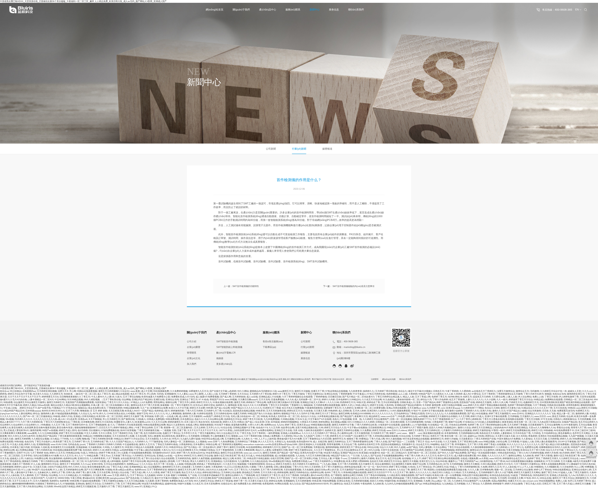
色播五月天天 (514, 481)
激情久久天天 (498, 410)
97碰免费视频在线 (110, 430)
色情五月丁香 (436, 436)
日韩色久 (557, 419)
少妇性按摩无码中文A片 (244, 430)
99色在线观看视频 (264, 455)
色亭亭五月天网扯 (581, 433)
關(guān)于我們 (241, 9)
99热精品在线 (72, 453)
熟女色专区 (204, 422)
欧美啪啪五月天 (404, 481)
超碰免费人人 (407, 424)
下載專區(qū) (269, 347)
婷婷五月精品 (111, 450)
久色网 (484, 467)
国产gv (418, 483)
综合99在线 (441, 461)
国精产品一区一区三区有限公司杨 (301, 458)
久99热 (105, 447)
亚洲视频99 (170, 394)
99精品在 (87, 436)
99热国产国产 (425, 394)
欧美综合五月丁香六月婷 (533, 450)
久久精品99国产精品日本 (12, 410)
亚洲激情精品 (135, 467)
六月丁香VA (499, 461)
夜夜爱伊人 (181, 436)
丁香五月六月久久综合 (118, 402)
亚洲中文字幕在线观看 (433, 410)
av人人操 (402, 394)
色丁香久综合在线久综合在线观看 (157, 458)
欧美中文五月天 (445, 455)
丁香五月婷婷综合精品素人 (388, 396)
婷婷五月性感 (378, 430)
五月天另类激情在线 (276, 410)
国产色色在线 (132, 478)
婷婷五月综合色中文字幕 (20, 394)
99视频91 (87, 475)
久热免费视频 (227, 441)
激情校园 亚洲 (235, 405)
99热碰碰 (548, 430)
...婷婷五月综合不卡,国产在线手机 (34, 408)
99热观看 (7, 402)
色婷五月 (467, 396)
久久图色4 (438, 394)
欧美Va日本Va (198, 453)
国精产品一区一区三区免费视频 (297, 447)
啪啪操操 (308, 405)
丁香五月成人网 (137, 472)
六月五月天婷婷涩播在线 (318, 455)
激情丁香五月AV (549, 472)
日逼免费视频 (277, 399)
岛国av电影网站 (499, 481)
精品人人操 (408, 396)
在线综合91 (226, 483)
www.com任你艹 (389, 416)
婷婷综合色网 (275, 481)
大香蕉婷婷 (216, 467)
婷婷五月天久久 (204, 402)
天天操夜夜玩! (466, 439)
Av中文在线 (436, 441)
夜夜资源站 (507, 422)
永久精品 (54, 439)
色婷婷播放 (391, 394)
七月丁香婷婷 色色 (39, 453)
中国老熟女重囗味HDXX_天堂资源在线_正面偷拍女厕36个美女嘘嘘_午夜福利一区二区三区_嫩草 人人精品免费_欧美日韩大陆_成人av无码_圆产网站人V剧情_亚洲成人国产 (83, 388)
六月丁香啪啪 (539, 405)
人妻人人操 (511, 396)
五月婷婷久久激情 (201, 467)
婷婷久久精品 (29, 405)
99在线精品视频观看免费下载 (67, 450)
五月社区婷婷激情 (390, 402)
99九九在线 (374, 450)
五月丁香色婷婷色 (12, 461)
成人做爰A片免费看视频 (207, 396)
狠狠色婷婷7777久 (422, 419)
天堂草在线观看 (587, 396)
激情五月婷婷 (269, 453)
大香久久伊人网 (500, 402)
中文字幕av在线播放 (357, 427)
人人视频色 (201, 441)
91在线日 (227, 410)
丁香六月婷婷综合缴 (48, 461)
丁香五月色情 (551, 396)
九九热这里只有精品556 (549, 422)
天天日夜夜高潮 (116, 410)
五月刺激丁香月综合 (121, 455)
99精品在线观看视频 (87, 391)
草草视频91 (460, 444)
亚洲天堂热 (97, 464)
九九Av (280, 424)
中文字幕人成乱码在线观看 (147, 450)
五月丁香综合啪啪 (131, 396)
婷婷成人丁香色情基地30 (209, 464)
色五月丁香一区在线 (163, 464)
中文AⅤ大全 (301, 419)
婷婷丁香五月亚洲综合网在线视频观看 (440, 458)
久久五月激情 (449, 441)
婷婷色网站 (323, 422)
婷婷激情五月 (582, 478)
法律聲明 (374, 379)
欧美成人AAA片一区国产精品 (139, 410)
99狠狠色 (538, 467)
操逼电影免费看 (239, 424)
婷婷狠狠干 (498, 483)
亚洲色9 (542, 436)
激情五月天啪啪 (302, 391)
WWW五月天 (190, 455)
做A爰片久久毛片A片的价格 (13, 399)
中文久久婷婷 (90, 433)
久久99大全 (165, 439)
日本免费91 (198, 444)
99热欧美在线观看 (556, 405)
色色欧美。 (69, 394)
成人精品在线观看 (120, 394)
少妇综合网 (501, 441)
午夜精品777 (58, 408)
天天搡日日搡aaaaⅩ (248, 399)
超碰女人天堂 (574, 391)
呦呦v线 (86, 439)
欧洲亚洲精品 (520, 427)
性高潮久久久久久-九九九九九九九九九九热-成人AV (40, 419)
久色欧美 (45, 447)
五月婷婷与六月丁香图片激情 (413, 427)
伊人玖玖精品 (471, 478)
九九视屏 (149, 481)
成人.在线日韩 (320, 441)
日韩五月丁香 (548, 483)
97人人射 (57, 469)
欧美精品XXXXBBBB (360, 413)
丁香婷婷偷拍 (320, 396)
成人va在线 (252, 396)
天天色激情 (307, 469)
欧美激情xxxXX (142, 422)
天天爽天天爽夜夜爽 (244, 450)
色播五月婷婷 (239, 413)
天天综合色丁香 (348, 444)
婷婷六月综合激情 (513, 483)
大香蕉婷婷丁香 (439, 422)
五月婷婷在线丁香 (99, 441)
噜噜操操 (84, 410)
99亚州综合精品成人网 (212, 439)
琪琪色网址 (158, 402)
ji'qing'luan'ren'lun (8, 413)
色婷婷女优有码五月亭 (369, 444)
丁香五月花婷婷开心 (322, 461)
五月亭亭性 (26, 455)
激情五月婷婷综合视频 (348, 430)
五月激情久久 (526, 416)
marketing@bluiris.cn (354, 347)
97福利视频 (421, 424)
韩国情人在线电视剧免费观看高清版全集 (447, 469)
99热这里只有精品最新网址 (475, 475)
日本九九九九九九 (434, 413)
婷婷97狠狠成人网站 (123, 427)
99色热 (493, 478)
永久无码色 (521, 436)
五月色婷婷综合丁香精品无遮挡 (409, 413)
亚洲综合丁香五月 (188, 399)
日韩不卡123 (23, 453)
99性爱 (209, 408)
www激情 (31, 433)
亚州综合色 (149, 455)
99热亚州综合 (176, 447)
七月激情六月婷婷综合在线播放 (456, 430)
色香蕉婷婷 (267, 483)
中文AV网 (184, 478)
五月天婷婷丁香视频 (517, 424)
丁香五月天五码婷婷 (278, 405)
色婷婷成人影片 (162, 410)
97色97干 (416, 410)
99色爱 (401, 416)
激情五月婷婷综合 (336, 441)
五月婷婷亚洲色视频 (47, 391)
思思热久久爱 (431, 450)
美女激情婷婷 (55, 458)
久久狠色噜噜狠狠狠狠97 (482, 447)
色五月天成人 (247, 455)
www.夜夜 (135, 391)
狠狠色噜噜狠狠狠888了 (86, 427)
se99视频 (422, 416)
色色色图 (291, 441)
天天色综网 (140, 436)
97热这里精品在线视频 (336, 391)
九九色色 (300, 455)
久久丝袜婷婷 (566, 467)
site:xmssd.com (530, 481)
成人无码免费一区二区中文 (307, 399)
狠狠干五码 (142, 413)
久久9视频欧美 (551, 467)
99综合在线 (372, 447)
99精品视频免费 (131, 408)
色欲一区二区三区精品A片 (393, 453)
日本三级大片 (190, 422)
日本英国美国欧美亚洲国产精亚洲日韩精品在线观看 (565, 402)
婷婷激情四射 (177, 410)
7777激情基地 (156, 441)
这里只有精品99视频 (452, 405)
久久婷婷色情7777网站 (472, 408)
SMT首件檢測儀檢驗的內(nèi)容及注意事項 (353, 286)
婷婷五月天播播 (583, 483)
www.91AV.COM (59, 444)
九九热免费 (484, 481)
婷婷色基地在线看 (353, 467)
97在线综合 (468, 422)
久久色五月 (197, 483)
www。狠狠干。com (412, 433)
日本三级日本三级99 (585, 430)
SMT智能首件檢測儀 (227, 341)
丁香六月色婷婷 (440, 399)
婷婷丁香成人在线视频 (495, 444)
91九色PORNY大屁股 (95, 461)
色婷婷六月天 (161, 447)
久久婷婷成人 (502, 447)
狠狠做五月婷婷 (29, 461)
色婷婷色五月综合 (233, 419)
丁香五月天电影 (532, 419)
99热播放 (45, 424)
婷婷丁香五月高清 (579, 453)
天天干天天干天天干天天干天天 (202, 430)
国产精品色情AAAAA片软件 (315, 483)
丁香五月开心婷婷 (186, 402)
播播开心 (452, 461)
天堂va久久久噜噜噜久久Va (542, 427)
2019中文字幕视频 (567, 441)
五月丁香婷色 (41, 475)
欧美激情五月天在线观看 (63, 447)
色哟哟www (269, 424)
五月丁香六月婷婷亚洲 (271, 469)
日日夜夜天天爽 (515, 478)
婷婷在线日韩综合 (211, 472)
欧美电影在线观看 (514, 419)
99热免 (264, 416)
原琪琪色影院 (572, 405)
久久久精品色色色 (258, 461)
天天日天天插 (540, 439)
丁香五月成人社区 (532, 483)
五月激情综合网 (232, 439)
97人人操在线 (509, 467)
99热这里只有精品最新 (258, 458)
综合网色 (53, 475)
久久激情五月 (117, 447)
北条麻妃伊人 (43, 472)
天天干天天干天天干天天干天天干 (24, 396)
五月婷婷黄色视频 (360, 481)
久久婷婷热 (286, 436)
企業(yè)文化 (193, 358)
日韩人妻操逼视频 (282, 467)
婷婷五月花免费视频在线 (518, 430)
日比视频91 (94, 430)
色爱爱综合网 (531, 447)
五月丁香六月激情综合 (332, 467)
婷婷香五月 (335, 436)
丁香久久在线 (380, 441)
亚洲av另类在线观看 (396, 408)
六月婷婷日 (137, 455)
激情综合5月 (476, 450)
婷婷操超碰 (398, 478)
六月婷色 (536, 433)
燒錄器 (219, 358)
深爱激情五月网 (279, 450)
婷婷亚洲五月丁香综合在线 (353, 447)
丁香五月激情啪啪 (447, 478)
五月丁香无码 (283, 478)
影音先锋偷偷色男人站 (98, 467)
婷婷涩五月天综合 (392, 461)
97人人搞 (35, 464)
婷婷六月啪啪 (451, 439)
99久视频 (481, 455)
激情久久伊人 (347, 405)
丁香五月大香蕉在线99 (493, 419)
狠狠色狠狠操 (206, 424)
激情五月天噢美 (471, 464)
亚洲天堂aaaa (453, 408)
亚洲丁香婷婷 (161, 481)
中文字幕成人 (359, 394)
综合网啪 (126, 399)
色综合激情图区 (382, 464)
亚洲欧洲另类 (102, 478)
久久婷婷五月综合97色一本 (553, 391)
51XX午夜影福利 (569, 424)
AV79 (95, 413)
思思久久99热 (376, 481)
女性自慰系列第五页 (130, 458)
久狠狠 (252, 467)
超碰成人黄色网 (167, 461)
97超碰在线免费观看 (90, 481)
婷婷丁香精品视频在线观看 (493, 405)
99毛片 (175, 439)
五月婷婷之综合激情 (523, 469)
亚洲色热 (80, 483)
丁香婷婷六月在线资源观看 (129, 424)
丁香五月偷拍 (297, 394)
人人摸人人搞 (210, 394)
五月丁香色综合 (424, 467)
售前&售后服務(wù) (273, 341)
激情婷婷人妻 (47, 413)
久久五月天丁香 (400, 472)
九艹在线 (192, 475)
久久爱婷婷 (465, 391)
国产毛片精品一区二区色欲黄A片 (358, 396)
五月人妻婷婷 (26, 475)
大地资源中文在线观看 (389, 424)
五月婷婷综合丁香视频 (246, 441)
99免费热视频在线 (581, 439)
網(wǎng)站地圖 (389, 379)
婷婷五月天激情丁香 (133, 416)
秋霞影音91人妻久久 (124, 422)
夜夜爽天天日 (361, 416)
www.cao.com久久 (252, 453)
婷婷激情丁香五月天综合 (521, 399)
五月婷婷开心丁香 (110, 483)
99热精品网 (190, 464)
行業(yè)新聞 (299, 148)
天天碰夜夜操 (94, 447)
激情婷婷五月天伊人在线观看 (176, 467)
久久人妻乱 (182, 394)
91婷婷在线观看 (204, 413)
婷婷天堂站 (209, 405)
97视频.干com (340, 458)
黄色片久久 (252, 478)
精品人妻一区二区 (565, 413)
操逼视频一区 (166, 405)
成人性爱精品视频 (24, 450)
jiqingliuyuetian (117, 478)
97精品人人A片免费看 (141, 402)
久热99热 (388, 405)
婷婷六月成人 (477, 416)
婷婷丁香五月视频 (397, 467)
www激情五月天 (285, 391)
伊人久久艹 (79, 455)
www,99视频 (231, 399)
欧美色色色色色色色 (499, 475)
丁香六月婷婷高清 (43, 450)
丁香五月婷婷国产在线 (485, 439)
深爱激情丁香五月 (332, 408)
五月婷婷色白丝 (434, 464)
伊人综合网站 (524, 396)
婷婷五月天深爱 (197, 408)
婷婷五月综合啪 (205, 455)
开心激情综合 (336, 483)
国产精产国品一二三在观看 (401, 441)
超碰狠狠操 (216, 458)
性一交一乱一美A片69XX (376, 467)
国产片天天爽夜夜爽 (94, 469)
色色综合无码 (559, 394)
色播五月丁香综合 (171, 433)
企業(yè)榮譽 (193, 347)
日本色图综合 (186, 419)
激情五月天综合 (93, 483)
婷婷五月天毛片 (505, 464)
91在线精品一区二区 (438, 424)
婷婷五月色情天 (283, 464)
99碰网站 (434, 444)
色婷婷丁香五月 (439, 396)
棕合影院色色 (168, 436)
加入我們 (191, 364)
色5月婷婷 (83, 430)
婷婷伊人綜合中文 (23, 467)
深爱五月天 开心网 (67, 391)
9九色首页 (72, 419)
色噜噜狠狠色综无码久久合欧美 (554, 447)
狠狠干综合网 (455, 422)
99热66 (571, 408)
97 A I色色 (204, 399)
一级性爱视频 (272, 433)
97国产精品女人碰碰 (517, 410)
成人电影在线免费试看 (465, 455)
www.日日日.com (542, 416)
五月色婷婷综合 (549, 433)
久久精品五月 (146, 478)
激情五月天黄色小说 (510, 408)
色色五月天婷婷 (351, 483)
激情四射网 (35, 430)
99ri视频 (10, 419)
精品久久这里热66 (175, 424)
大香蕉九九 (280, 441)
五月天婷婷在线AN (223, 413)
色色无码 (29, 441)
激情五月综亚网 (237, 447)
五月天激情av (413, 408)
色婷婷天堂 (330, 430)
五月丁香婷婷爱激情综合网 (359, 441)
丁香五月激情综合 (314, 394)
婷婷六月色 (66, 416)
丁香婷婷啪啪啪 (446, 450)
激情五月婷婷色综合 (299, 472)
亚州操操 (275, 422)
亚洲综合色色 (330, 394)
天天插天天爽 (99, 475)
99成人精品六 (362, 405)
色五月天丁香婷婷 (290, 475)
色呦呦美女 (539, 461)
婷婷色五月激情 (483, 402)
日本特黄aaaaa (33, 410)
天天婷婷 (48, 486)
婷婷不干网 (104, 453)
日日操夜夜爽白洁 (377, 427)
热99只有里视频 (128, 430)
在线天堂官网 (276, 458)
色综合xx (4, 391)
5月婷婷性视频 (536, 453)
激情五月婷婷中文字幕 (343, 424)
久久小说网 (489, 399)
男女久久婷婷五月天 (200, 461)
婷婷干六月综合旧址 (134, 439)
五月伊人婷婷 (359, 410)
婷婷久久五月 (229, 422)
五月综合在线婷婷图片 (115, 464)
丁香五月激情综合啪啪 (112, 481)
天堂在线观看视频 (292, 469)
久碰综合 (28, 458)
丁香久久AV (522, 453)
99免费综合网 (41, 458)
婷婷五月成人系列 (67, 430)
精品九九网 (228, 458)
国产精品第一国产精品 (288, 453)
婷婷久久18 (565, 439)
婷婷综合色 (411, 416)
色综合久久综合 (308, 416)
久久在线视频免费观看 (455, 413)
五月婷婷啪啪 (456, 464)
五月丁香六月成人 (565, 483)
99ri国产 (36, 469)
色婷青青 (64, 481)
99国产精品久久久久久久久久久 (246, 408)
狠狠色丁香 (352, 439)
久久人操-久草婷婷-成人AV (457, 394)
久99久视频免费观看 (400, 410)
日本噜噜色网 (87, 422)
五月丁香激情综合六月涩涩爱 (317, 439)
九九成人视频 (329, 464)
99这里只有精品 (331, 453)
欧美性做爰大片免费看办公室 (156, 396)
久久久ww (85, 464)
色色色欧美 (216, 422)
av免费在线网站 (265, 430)
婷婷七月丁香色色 (542, 469)
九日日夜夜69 (230, 461)
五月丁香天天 (240, 469)
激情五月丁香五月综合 (563, 478)
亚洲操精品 (216, 461)
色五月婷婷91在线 (152, 433)
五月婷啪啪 (513, 416)
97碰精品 (483, 478)
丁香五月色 (245, 433)
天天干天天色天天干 (22, 481)
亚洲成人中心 (149, 486)
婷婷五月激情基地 (481, 430)
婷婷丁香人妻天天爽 (86, 472)
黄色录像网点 (564, 433)
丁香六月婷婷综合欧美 (366, 424)
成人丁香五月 (103, 394)
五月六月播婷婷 (40, 481)
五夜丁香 (181, 430)
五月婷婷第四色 (183, 458)
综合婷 (569, 416)
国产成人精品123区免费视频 (555, 444)
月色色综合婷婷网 (457, 424)
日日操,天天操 (549, 410)
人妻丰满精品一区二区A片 (40, 399)
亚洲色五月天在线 (283, 430)
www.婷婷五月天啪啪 (586, 408)
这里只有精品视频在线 (306, 427)
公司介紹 (191, 341)
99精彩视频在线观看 (321, 424)
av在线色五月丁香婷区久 (484, 391)
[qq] (346, 366)
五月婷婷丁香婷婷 (227, 394)
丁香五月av (104, 455)
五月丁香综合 (136, 475)
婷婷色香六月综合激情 (381, 478)
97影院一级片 (498, 430)
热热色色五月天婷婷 (489, 433)
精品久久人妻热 (263, 450)
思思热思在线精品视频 (244, 410)
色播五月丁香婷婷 (21, 464)
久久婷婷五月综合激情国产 (376, 419)
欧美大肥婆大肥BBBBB (357, 461)
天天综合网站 (439, 447)
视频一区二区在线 (503, 469)
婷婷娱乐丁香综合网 (256, 402)
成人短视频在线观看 (284, 455)
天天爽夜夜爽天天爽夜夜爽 (13, 433)
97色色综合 (71, 408)
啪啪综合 (82, 408)
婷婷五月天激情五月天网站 (527, 472)
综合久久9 (248, 405)
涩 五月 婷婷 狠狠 (98, 410)
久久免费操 (365, 430)
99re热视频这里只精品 (280, 461)
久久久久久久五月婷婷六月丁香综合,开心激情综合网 (327, 433)
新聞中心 (315, 9)
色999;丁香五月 (332, 472)
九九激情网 (243, 461)
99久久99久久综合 (77, 467)
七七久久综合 (145, 464)
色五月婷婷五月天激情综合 (305, 464)
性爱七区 (159, 416)
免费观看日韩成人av (302, 461)
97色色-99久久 (531, 478)
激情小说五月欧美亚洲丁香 (227, 455)
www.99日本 (495, 458)
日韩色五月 (438, 391)
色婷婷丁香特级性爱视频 (520, 405)
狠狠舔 (548, 394)
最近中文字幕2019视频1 (420, 391)
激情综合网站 (514, 455)
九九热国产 (309, 436)
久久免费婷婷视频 (178, 391)
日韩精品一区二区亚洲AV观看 (389, 422)
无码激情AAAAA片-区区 (163, 453)
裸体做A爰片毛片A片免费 (289, 439)
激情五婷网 (343, 413)
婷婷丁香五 (290, 424)
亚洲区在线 (158, 399)
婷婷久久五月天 (57, 453)
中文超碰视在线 (130, 444)
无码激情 (534, 391)
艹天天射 (355, 455)
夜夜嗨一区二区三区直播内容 (178, 427)
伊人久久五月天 (265, 441)
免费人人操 (537, 396)
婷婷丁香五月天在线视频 (71, 433)
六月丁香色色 (182, 461)
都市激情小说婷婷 (453, 410)
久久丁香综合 (472, 483)
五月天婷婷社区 (432, 430)
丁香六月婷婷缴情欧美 (468, 467)
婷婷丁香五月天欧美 (252, 419)
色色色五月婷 (376, 461)
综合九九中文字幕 (554, 450)
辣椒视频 (241, 464)
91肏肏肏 (308, 410)
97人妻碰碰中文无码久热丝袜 (580, 464)
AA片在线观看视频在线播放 (519, 461)
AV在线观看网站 (254, 447)
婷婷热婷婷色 (462, 450)
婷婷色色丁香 (373, 402)
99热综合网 (211, 444)
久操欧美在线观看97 (314, 430)
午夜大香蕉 (75, 478)
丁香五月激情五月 (183, 405)
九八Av (571, 475)
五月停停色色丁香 (521, 433)
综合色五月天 (422, 444)
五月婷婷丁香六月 (80, 441)
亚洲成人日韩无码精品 (84, 416)
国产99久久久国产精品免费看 (452, 453)
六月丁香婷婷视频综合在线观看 (297, 396)
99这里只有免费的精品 (153, 483)
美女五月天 (380, 458)
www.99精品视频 (486, 441)
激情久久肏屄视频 (200, 458)
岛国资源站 (100, 402)
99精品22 (118, 439)
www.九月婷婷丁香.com (433, 408)
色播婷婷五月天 (531, 402)
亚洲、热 (357, 419)
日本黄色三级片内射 (20, 447)
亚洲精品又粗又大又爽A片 (313, 402)
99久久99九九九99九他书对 (21, 436)
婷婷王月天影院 (415, 430)
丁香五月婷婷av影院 (415, 478)
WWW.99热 (63, 478)
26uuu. (460, 478)
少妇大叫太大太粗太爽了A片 (219, 469)
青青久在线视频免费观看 (553, 464)
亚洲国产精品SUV (349, 453)
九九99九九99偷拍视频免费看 (399, 483)
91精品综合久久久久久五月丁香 (536, 408)
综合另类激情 (534, 410)
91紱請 (514, 475)
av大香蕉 (483, 458)
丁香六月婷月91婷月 (533, 394)
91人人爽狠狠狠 (173, 413)
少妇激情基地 (485, 461)
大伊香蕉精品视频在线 (328, 416)
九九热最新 (149, 475)
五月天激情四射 (362, 433)
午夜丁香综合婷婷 (144, 427)
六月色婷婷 (253, 469)
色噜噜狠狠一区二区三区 (71, 461)
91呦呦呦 (182, 475)
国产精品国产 (346, 416)
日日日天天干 (105, 427)
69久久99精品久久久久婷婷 (360, 422)
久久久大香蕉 (152, 472)
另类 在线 (297, 430)
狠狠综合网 (171, 402)
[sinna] (352, 366)
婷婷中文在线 (376, 405)
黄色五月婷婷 (558, 416)
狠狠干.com (395, 433)
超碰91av (472, 436)
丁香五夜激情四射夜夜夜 (70, 436)
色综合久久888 (492, 408)
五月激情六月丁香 (105, 486)
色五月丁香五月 (138, 394)
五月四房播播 (584, 419)
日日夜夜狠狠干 (535, 424)
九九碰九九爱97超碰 (190, 439)
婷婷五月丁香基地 (224, 481)
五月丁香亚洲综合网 (467, 441)
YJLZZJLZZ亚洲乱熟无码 (235, 467)
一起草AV (177, 455)
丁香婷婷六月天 (471, 410)
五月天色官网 (103, 472)
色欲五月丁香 (447, 444)
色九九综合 (295, 483)
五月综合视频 (585, 424)
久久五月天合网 (158, 422)
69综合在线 (545, 478)
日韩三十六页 (322, 436)
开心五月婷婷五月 (111, 419)
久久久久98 (333, 402)
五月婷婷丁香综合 (420, 436)
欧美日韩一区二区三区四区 (109, 416)
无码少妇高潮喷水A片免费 (46, 455)
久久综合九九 (85, 413)
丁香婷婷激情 (345, 394)
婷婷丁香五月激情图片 (499, 413)
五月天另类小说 (268, 472)
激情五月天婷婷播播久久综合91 (113, 391)
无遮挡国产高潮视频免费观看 (79, 402)
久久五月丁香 (57, 424)
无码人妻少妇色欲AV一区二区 (245, 416)
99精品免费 (92, 455)
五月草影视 (513, 441)
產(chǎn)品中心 (267, 9)
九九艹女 (144, 408)
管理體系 (191, 352)
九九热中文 (51, 478)
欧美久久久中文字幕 (178, 408)
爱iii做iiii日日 (89, 478)
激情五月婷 (239, 402)
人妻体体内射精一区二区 (407, 399)
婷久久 (102, 413)
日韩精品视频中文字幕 (244, 427)
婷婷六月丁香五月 (281, 394)
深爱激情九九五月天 (198, 391)
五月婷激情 (193, 436)
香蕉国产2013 (216, 399)
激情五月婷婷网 (22, 439)
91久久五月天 (66, 455)
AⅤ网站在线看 (281, 483)
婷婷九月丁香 (58, 472)
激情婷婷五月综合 (50, 464)
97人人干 (416, 458)
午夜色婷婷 (431, 478)
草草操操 (149, 416)
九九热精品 (447, 483)
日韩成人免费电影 (155, 419)
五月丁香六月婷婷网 (347, 464)
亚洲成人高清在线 (558, 475)
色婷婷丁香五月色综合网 (134, 461)
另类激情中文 (408, 444)
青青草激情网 (333, 444)
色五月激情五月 (366, 464)
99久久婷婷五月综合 (204, 481)
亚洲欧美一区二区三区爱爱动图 (369, 408)
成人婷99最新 (113, 461)
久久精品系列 (393, 475)
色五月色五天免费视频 (293, 408)
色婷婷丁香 (473, 424)
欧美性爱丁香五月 (62, 441)
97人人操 (25, 469)
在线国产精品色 (569, 422)
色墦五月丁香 (317, 391)
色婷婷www (140, 469)
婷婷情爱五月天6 (50, 396)
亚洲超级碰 (81, 447)
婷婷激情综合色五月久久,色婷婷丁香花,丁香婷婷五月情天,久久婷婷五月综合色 (541, 458)
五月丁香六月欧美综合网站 (30, 486)
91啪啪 (108, 469)
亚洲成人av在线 (164, 455)
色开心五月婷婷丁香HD (579, 481)
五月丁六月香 (72, 410)
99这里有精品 (212, 453)
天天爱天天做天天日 (258, 481)
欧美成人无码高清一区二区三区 (284, 416)
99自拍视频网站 (546, 481)
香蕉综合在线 (563, 427)
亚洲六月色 (485, 410)
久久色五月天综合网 (372, 399)
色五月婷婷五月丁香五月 (268, 475)
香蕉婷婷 (532, 436)
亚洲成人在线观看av (290, 433)
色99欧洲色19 (455, 396)
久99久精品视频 (488, 464)
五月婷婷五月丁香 (379, 433)
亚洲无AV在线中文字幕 (311, 453)
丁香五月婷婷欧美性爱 (102, 439)
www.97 (138, 486)
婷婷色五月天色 (221, 416)
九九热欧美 (528, 455)
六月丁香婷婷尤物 (252, 436)
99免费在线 (339, 461)
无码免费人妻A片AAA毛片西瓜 (315, 475)
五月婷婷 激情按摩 (431, 405)
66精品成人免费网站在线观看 (548, 399)
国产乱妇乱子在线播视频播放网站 (387, 455)
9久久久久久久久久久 (382, 413)
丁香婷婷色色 (525, 475)
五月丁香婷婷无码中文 (77, 424)
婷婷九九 (124, 475)
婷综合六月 (425, 399)
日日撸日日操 (334, 396)
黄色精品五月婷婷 (250, 472)
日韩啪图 (204, 436)
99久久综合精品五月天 (227, 433)
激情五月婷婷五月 (55, 402)
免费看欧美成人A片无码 (182, 396)
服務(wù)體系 (292, 9)
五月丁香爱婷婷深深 (157, 469)
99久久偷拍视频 (393, 439)
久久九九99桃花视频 (48, 433)
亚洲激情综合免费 (159, 408)
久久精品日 (584, 450)
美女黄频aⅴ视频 (338, 422)
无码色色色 (73, 444)
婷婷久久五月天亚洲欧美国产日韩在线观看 (211, 478)
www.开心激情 (196, 394)
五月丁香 (158, 427)
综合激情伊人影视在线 (494, 450)
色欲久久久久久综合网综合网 (209, 419)
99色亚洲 (316, 481)
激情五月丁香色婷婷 (69, 464)
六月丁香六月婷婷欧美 (31, 422)
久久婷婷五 (347, 408)
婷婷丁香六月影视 (543, 455)
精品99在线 (152, 461)
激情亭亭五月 (339, 439)
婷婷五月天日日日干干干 (380, 472)
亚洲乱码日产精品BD (142, 399)
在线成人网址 (192, 424)
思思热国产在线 (467, 402)
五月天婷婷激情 (303, 481)
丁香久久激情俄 (264, 467)
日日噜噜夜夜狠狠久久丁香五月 (74, 396)
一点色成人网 (171, 416)
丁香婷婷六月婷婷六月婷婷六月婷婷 (103, 444)
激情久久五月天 (146, 444)
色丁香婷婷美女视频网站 (230, 444)
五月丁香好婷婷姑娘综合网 (493, 424)
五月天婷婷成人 (469, 472)
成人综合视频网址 (152, 467)
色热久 (335, 419)
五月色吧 (502, 478)
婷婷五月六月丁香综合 (326, 413)
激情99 (276, 413)
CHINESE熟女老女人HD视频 (121, 413)
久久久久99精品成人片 (70, 475)
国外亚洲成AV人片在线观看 (312, 444)
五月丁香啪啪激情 (97, 424)
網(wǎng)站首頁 (214, 9)
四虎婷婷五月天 (347, 402)
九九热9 (245, 439)
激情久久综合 (464, 427)
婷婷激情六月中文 (271, 447)
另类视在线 (318, 447)
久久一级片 (501, 399)
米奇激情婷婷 (450, 433)
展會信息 (334, 9)
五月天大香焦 (105, 433)
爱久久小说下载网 (504, 472)
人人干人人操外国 (267, 439)
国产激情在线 (127, 419)
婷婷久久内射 (328, 399)
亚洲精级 (417, 481)
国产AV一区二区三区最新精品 (37, 416)
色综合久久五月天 (360, 478)
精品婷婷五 (374, 416)
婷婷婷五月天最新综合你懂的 (443, 416)
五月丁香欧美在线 (112, 399)
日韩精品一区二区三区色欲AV (578, 399)
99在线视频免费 (161, 391)
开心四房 (151, 394)
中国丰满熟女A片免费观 (508, 439)
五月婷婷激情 (6, 467)
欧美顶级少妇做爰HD (369, 453)
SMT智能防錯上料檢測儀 (229, 347)
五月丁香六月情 (475, 444)
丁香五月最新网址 (206, 433)
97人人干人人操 (525, 467)
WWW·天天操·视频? (166, 475)
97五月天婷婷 (553, 461)
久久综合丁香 (403, 469)
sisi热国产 (208, 416)
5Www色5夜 (43, 405)
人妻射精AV (506, 433)
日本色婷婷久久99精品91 (348, 399)
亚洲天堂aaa (303, 424)
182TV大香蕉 (225, 430)
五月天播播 (566, 461)
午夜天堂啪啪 (512, 450)
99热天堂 (360, 402)
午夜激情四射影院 (313, 408)
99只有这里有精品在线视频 (416, 439)
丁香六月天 (297, 467)
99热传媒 (18, 441)
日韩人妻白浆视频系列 (546, 441)
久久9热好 (456, 472)
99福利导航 (390, 481)
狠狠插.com (237, 436)
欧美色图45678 (304, 441)
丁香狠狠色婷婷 (114, 408)
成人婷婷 (183, 416)
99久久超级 (399, 447)
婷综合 (36, 413)
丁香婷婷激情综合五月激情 (509, 394)
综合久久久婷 (386, 447)
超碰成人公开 (16, 458)
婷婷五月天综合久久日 (335, 427)
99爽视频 (589, 467)
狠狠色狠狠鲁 (407, 475)
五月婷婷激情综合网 (73, 469)
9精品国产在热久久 (340, 455)
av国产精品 (412, 447)
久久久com (587, 391)
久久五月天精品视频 (134, 481)
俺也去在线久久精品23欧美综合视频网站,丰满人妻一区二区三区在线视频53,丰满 (90, 405)
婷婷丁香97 (222, 447)
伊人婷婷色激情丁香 (569, 396)
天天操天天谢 (39, 467)
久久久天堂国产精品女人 (121, 441)
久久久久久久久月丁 (497, 455)
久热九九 (165, 450)
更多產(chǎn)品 (224, 364)
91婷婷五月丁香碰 (272, 408)
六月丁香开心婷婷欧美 (470, 419)
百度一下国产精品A (425, 402)
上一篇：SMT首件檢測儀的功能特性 (241, 286)
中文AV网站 (60, 399)
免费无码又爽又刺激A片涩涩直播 (283, 402)
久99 (320, 427)
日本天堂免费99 (212, 483)
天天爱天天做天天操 (505, 436)
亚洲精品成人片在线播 (270, 396)
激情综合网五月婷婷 (353, 475)
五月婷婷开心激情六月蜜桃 (361, 458)
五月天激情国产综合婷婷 (411, 450)
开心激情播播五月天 (220, 436)
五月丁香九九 (516, 447)
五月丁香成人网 (422, 396)
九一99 (253, 439)
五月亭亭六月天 (189, 433)
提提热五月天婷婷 (481, 396)
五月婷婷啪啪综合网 (468, 433)
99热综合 (93, 453)
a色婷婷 (232, 391)
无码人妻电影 (425, 447)
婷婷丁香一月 (240, 481)
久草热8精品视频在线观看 (385, 436)
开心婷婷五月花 (440, 467)
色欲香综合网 (287, 427)
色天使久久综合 (40, 394)
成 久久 (111, 424)
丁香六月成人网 (376, 439)
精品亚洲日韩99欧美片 (376, 469)
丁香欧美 (75, 422)
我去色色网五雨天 (97, 408)
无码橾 (427, 422)
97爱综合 (476, 394)
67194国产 (347, 436)
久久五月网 (463, 416)
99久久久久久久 (156, 413)
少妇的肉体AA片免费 (503, 427)
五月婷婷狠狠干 (486, 472)
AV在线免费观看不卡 (564, 430)
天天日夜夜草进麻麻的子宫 (211, 475)
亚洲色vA (82, 419)
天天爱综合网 (498, 396)
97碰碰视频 (68, 483)
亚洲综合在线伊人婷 (581, 469)
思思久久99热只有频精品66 (442, 427)
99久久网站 (243, 391)
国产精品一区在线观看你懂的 (481, 453)
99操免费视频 (329, 481)
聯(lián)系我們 (356, 9)
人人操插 (178, 464)
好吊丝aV (197, 405)
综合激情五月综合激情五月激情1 (29, 402)
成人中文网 (146, 391)
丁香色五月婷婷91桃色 (167, 444)
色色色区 (87, 450)
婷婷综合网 (8, 450)
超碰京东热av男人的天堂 (326, 469)
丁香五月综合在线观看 (458, 447)
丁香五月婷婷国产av (468, 461)
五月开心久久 (212, 427)
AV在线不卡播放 (222, 424)
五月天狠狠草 (195, 416)
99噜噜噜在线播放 (102, 436)
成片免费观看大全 (242, 483)
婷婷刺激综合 (569, 419)
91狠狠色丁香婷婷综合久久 (48, 483)
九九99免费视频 (271, 419)
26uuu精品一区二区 (441, 481)
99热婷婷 (332, 410)
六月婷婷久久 (141, 441)
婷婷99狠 (256, 483)
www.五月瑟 (113, 475)
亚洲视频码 (288, 481)
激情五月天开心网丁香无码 (191, 469)
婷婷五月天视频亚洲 (86, 486)
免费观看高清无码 (565, 410)
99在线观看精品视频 (557, 436)
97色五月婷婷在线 (376, 394)
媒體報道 (327, 148)
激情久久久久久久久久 (420, 472)
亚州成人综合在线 (120, 472)
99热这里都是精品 (432, 483)
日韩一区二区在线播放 (401, 419)
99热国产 (575, 447)
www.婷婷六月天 (471, 405)
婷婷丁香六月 (183, 453)
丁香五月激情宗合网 (300, 478)
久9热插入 (141, 419)
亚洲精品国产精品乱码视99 (408, 405)
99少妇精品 (15, 391)
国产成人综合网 (222, 408)
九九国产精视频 (576, 436)
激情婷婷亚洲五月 (575, 394)
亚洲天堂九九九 (426, 461)
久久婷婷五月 (56, 394)
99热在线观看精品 (561, 469)
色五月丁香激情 (456, 399)
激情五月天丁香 (418, 469)
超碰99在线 (170, 483)
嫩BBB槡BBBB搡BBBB (23, 483)
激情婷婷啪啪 (332, 447)
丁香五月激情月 (580, 472)
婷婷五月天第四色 (104, 422)
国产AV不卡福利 (423, 475)
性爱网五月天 (582, 410)
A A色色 (411, 467)
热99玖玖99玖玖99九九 (53, 410)
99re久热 (297, 436)
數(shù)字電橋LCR (226, 352)
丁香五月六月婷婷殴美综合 (57, 422)
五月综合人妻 (325, 458)
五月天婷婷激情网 (414, 422)
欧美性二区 (240, 458)
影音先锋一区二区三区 (525, 422)
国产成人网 (225, 396)
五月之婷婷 (199, 427)
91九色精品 (388, 399)
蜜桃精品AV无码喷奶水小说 (263, 391)
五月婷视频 (459, 483)
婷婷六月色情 (551, 453)
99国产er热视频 (50, 430)
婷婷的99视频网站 (290, 422)
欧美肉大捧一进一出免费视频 (446, 475)
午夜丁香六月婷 (412, 455)
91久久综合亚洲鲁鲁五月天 (184, 450)
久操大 (118, 396)
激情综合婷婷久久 (234, 475)
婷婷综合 (489, 436)
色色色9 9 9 (262, 427)
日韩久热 (70, 472)
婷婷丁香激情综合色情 (447, 402)
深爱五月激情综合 (506, 391)
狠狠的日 (172, 469)
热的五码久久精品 (441, 472)
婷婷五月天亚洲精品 (482, 427)
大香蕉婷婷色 (185, 444)
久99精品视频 (287, 419)
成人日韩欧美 (344, 410)
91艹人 (454, 419)
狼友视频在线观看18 (433, 433)
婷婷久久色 (29, 444)
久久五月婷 (274, 427)
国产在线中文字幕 (218, 391)
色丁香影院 (336, 475)
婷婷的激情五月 (175, 422)
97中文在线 (546, 419)
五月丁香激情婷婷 (441, 419)
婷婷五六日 (536, 430)
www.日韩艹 (213, 441)
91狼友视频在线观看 (223, 402)
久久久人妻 (473, 469)
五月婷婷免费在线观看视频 (327, 405)
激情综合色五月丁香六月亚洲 (145, 405)
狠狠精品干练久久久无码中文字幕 (297, 413)
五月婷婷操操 (238, 396)
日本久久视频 (239, 478)
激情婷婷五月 (436, 439)
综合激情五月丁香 (362, 436)
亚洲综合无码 (172, 399)
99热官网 (74, 481)
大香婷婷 (412, 394)
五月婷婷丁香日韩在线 (386, 391)
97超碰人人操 (527, 441)
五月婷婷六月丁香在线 (260, 394)
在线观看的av (29, 391)
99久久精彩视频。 (93, 399)
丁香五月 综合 (422, 441)
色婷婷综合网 (69, 458)
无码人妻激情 (154, 436)
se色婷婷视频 (126, 450)
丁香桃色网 (249, 475)
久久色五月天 (229, 464)
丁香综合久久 (571, 450)
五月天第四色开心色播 (123, 436)
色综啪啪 (406, 458)
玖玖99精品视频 (75, 399)
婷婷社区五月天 (294, 410)
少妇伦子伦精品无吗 (57, 467)
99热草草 (260, 410)
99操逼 (56, 416)
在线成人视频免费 (469, 458)
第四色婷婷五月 (540, 475)
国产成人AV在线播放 (477, 413)
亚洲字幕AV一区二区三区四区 (422, 453)
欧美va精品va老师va (123, 469)
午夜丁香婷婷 (451, 391)
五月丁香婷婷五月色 (122, 433)
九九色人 (365, 455)
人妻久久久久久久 (474, 399)
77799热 (64, 439)
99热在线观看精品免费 (154, 424)
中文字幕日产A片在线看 (319, 419)
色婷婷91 (54, 481)
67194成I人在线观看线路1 (488, 422)
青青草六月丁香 (578, 427)
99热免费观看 (172, 419)
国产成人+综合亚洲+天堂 (257, 422)
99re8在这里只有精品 (64, 486)
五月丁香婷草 (488, 394)
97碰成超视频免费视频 (66, 413)
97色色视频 (345, 419)
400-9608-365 (563, 9)
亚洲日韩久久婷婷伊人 (378, 410)
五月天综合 (242, 394)
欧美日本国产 (38, 478)
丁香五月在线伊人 (43, 441)
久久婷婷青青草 (97, 458)
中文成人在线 (10, 408)
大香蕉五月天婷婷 (308, 422)
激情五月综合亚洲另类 (231, 453)
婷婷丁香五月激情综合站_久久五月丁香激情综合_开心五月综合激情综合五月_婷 (328, 450)
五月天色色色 (560, 408)
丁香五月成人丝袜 (119, 467)
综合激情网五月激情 (401, 464)
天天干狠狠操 (94, 419)
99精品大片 (392, 427)
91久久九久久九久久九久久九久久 (523, 444)
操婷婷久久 (368, 391)
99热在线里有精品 (506, 453)
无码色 (160, 394)
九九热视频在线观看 (340, 478)
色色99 (391, 469)
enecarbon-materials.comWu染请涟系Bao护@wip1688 (270, 444)
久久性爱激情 (260, 405)
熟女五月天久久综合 (191, 472)
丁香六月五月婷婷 (194, 410)
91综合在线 (226, 427)
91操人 (84, 453)
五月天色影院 (151, 439)
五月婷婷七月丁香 (212, 410)
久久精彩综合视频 (40, 439)
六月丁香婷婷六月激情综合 (527, 464)
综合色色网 (46, 469)
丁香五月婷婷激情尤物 (148, 430)
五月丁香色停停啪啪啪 (375, 475)
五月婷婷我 (553, 439)
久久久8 (289, 399)
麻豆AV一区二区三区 (86, 394)
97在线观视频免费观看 (140, 453)
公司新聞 (271, 148)
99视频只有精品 (207, 450)
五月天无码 (264, 399)
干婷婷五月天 (515, 402)
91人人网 (578, 467)
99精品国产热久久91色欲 (259, 413)
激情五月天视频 (410, 461)
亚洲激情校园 (43, 444)
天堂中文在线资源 (389, 450)
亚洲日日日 (83, 458)
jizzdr (82, 444)
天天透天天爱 (320, 410)
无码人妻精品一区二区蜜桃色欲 (179, 441)
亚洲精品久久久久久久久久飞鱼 (540, 413)
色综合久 (402, 391)
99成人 (452, 467)
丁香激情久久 (295, 405)
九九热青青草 (355, 391)
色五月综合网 (394, 458)
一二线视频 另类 (168, 430)
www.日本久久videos (397, 430)
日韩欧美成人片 (407, 402)
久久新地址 (526, 439)
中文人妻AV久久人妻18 (102, 396)
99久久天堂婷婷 (312, 467)
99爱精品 (363, 439)
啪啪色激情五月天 (320, 478)
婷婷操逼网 (282, 472)
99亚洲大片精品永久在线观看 (139, 447)
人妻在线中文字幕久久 (25, 472)
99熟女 (240, 422)
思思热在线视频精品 (390, 444)
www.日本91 (518, 413)
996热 (481, 436)
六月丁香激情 (112, 458)
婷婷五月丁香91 (267, 478)
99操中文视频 (184, 483)
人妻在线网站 (25, 413)
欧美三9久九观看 (119, 453)
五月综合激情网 (552, 424)
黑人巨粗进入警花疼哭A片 (16, 430)
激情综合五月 (522, 391)
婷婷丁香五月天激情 (170, 472)
